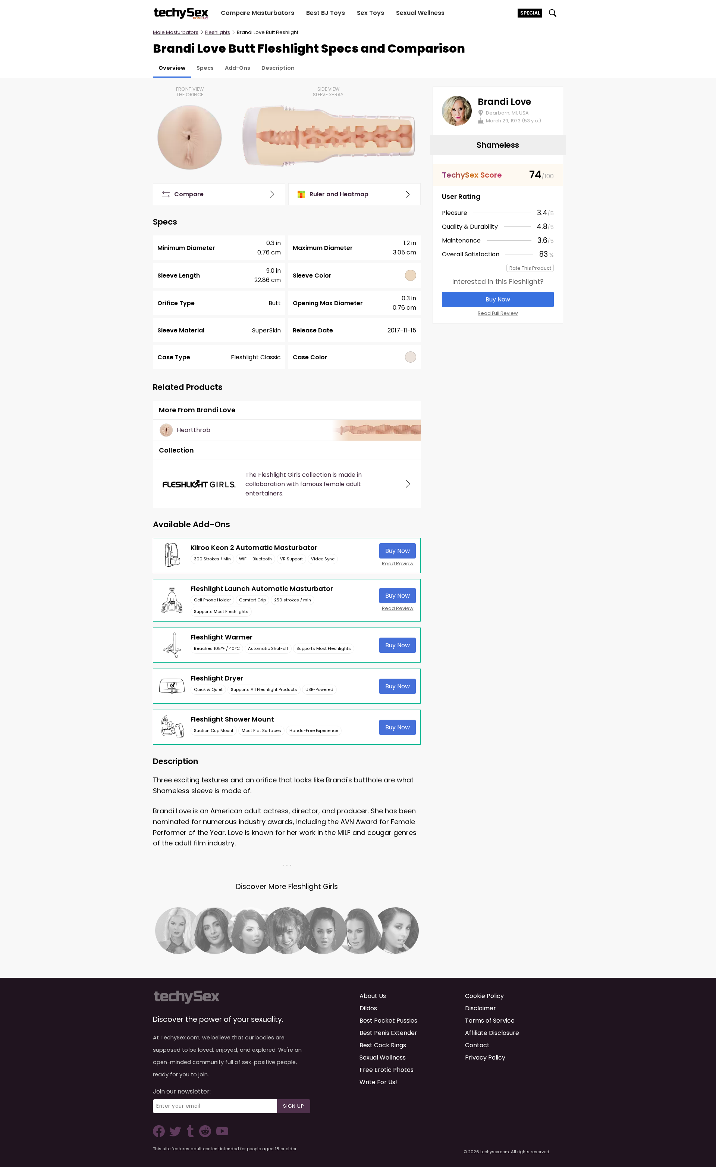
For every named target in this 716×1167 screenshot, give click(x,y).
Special (530, 13)
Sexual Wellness (420, 13)
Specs (205, 68)
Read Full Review (498, 313)
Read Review (398, 563)
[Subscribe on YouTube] (220, 1135)
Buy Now (397, 551)
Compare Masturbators (257, 13)
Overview (171, 68)
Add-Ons (237, 68)
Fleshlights (217, 32)
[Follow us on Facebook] (160, 1135)
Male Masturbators (175, 32)
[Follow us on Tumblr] (191, 1135)
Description (278, 68)
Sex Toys (370, 13)
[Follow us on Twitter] (176, 1135)
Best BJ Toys (325, 13)
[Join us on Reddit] (204, 1135)
